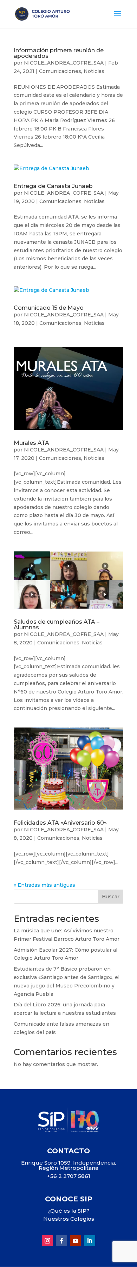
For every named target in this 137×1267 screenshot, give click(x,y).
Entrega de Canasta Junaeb (53, 186)
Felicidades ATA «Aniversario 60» (60, 822)
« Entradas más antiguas (44, 885)
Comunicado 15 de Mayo (49, 307)
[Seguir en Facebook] (61, 1240)
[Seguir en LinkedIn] (89, 1240)
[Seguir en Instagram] (47, 1240)
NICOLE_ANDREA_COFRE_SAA (64, 63)
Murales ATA (31, 443)
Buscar (110, 896)
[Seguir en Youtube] (75, 1240)
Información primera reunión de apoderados (59, 53)
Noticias (94, 71)
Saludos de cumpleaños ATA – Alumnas (56, 624)
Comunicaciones (60, 71)
